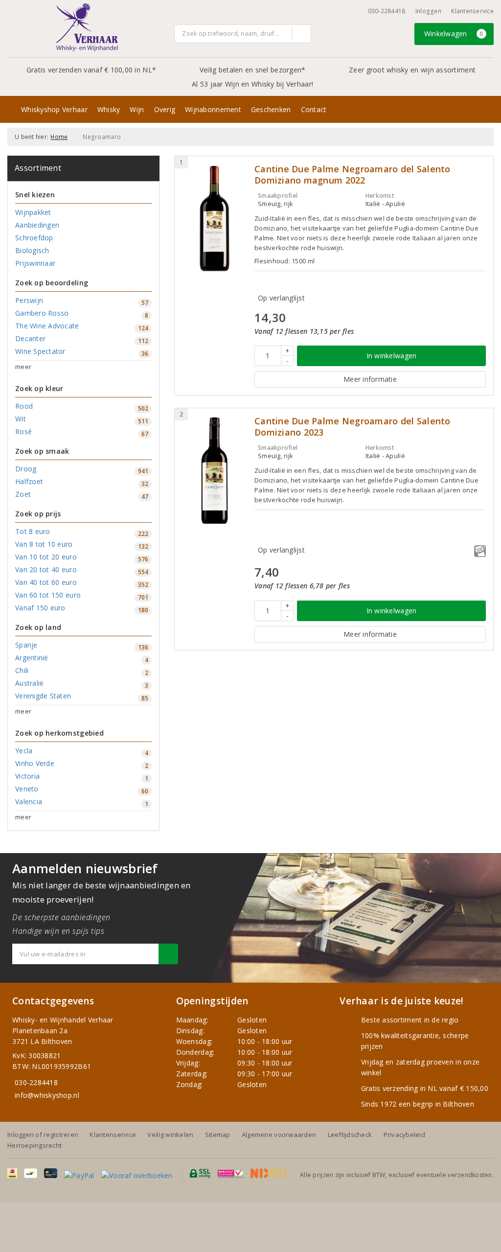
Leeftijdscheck (350, 1134)
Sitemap (217, 1134)
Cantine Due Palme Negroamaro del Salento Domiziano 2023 (352, 427)
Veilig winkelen (170, 1134)
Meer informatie (370, 379)
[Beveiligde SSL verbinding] (231, 1174)
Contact (314, 109)
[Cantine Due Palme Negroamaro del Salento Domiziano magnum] (214, 218)
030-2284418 (387, 11)
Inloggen (428, 11)
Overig (165, 109)
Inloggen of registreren (42, 1134)
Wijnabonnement (213, 109)
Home (59, 137)
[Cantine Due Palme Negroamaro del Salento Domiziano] (214, 471)
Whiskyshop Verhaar (54, 109)
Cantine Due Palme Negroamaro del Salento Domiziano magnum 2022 (352, 174)
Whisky (108, 109)
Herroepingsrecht (34, 1145)
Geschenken (271, 109)
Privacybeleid (404, 1134)
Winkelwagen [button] (453, 33)
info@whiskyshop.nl (47, 1095)
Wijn (137, 109)
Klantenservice (472, 11)
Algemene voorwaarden (279, 1134)
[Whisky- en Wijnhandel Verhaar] (87, 27)
